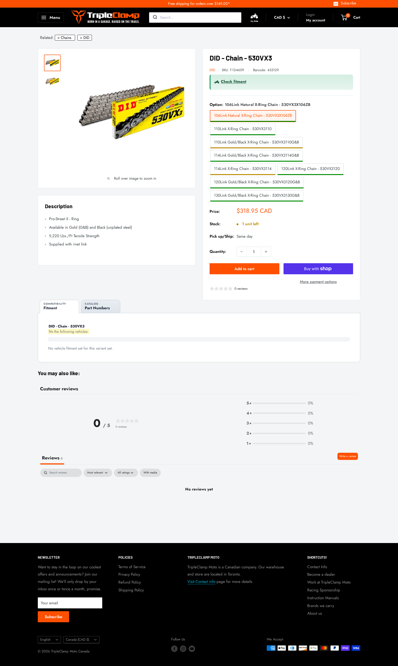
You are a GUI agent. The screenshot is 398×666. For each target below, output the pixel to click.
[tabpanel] (199, 504)
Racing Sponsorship (323, 590)
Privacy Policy (129, 574)
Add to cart (244, 269)
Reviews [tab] (52, 458)
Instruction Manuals (323, 598)
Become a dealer (321, 574)
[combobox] (195, 17)
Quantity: (218, 251)
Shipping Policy (131, 590)
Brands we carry (320, 605)
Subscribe (348, 3)
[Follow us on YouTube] (192, 648)
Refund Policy (129, 582)
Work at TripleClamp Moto (329, 582)
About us (314, 613)
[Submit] (154, 17)
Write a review (347, 456)
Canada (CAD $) (77, 639)
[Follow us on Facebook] (174, 648)
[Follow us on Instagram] (183, 648)
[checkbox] (150, 473)
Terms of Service (132, 567)
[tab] (59, 306)
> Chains (64, 37)
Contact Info (317, 567)
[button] (279, 403)
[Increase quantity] (266, 252)
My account (315, 20)
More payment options (318, 281)
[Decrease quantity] (241, 252)
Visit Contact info (201, 581)
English (45, 639)
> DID (84, 37)
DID (212, 70)
